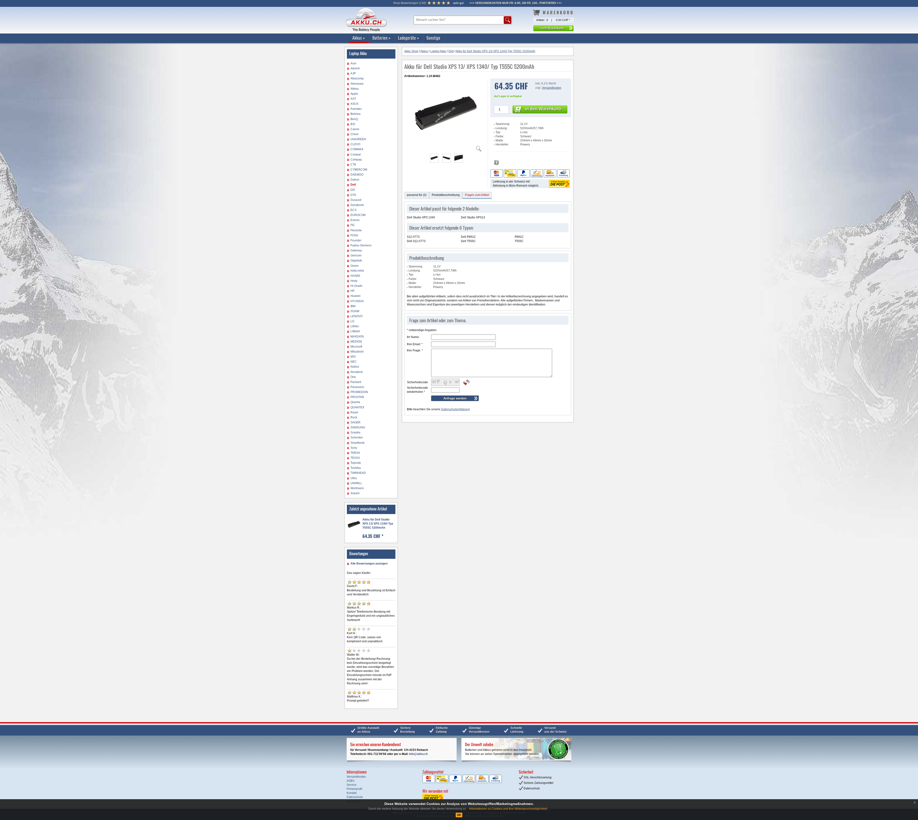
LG (352, 321)
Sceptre (355, 432)
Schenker (356, 437)
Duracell (355, 200)
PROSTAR (357, 397)
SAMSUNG (357, 427)
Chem (354, 134)
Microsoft (356, 346)
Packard (355, 382)
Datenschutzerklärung (455, 409)
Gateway (356, 250)
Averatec (356, 109)
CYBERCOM (358, 169)
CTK (353, 164)
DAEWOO (356, 174)
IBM (352, 306)
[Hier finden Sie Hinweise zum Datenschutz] (496, 164)
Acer (353, 63)
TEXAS (355, 458)
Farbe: (500, 136)
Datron (354, 179)
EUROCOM (358, 215)
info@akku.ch (418, 754)
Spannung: (503, 124)
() (409, 3)
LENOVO (356, 316)
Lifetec (354, 326)
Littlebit (355, 331)
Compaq (356, 159)
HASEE (355, 275)
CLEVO (355, 144)
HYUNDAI (357, 301)
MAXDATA (357, 336)
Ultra (353, 478)
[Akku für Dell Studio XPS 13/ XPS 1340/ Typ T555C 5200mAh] (446, 149)
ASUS (354, 103)
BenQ (354, 119)
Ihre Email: (415, 344)
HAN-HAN (357, 270)
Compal (355, 154)
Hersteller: (502, 144)
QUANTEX (357, 407)
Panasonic (357, 387)
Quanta (355, 402)
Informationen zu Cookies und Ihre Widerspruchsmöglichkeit (508, 808)
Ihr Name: (413, 337)
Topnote (355, 463)
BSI (352, 124)
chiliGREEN (358, 139)
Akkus (358, 38)
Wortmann (357, 488)
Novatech (356, 372)
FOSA (354, 235)
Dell (353, 184)
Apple (354, 93)
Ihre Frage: (415, 350)
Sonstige (433, 38)
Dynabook (357, 205)
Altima (354, 88)
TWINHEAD (358, 473)
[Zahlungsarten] (530, 173)
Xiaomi (355, 493)
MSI (352, 356)
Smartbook (357, 442)
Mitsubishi (357, 351)
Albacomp (357, 78)
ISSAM (354, 311)
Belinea (355, 114)
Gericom (355, 255)
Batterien (381, 38)
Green (354, 265)
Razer (354, 412)
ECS (353, 210)
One (353, 377)
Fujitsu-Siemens (361, 245)
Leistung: (502, 128)
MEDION (356, 341)
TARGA (355, 452)
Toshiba (355, 468)
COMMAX (356, 149)
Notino (354, 366)
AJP (353, 73)
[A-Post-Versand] (559, 183)
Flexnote (356, 230)
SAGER (355, 422)
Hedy (353, 281)
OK (459, 815)
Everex (355, 220)
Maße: (500, 140)
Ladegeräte (408, 38)
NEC (353, 361)
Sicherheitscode (417, 382)
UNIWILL (356, 483)
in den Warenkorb (543, 108)
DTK (353, 195)
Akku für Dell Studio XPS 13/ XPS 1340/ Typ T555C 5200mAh (377, 523)
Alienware (357, 83)
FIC (352, 225)
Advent (355, 68)
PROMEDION (359, 392)
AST (353, 98)
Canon (354, 129)
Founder (355, 240)
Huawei (355, 296)
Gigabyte (356, 260)
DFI (352, 190)
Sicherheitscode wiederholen (417, 389)
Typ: (498, 132)
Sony (353, 447)
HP (352, 291)
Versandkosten (551, 87)
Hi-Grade (356, 286)
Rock (353, 417)
